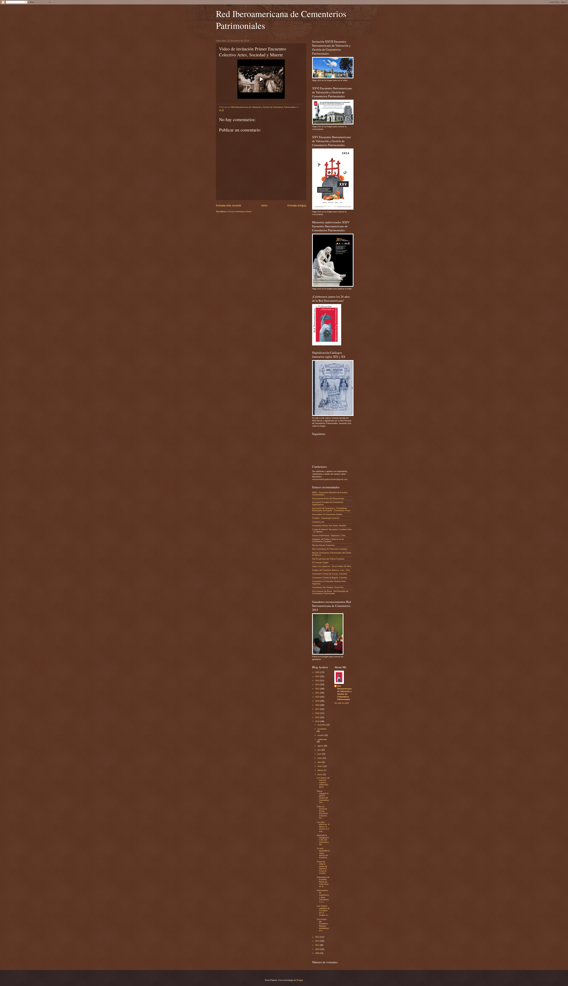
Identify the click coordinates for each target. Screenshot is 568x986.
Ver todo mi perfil (341, 703)
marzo (320, 766)
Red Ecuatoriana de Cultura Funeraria (328, 559)
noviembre (321, 729)
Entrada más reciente (228, 205)
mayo (320, 758)
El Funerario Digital (320, 562)
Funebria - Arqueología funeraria (325, 518)
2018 (317, 705)
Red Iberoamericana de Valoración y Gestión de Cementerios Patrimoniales (344, 692)
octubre (320, 735)
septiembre (322, 739)
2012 (317, 941)
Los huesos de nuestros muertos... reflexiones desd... (323, 782)
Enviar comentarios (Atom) (239, 211)
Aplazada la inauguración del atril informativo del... (323, 840)
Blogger (300, 980)
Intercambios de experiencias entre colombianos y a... (323, 896)
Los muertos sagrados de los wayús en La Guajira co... (323, 910)
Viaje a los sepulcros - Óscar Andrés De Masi (331, 566)
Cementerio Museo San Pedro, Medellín (329, 525)
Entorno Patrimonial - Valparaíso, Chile (328, 535)
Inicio (264, 205)
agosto (320, 746)
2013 (317, 937)
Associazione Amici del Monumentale (328, 498)
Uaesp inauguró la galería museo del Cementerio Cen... (323, 797)
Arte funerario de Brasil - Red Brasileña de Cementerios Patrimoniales (330, 592)
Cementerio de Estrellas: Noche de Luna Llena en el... (323, 882)
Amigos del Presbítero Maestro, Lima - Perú (331, 570)
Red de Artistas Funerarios (323, 545)
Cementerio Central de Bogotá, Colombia (329, 578)
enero (320, 774)
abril (319, 762)
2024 (317, 680)
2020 (317, 697)
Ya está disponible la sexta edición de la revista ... (323, 853)
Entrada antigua (296, 205)
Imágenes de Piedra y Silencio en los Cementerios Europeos (328, 540)
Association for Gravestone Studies (327, 514)
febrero (320, 770)
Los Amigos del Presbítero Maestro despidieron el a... (323, 925)
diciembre (321, 725)
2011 (317, 945)
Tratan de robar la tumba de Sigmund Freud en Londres (322, 867)
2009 (317, 953)
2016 (317, 713)
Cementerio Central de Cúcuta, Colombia (329, 574)
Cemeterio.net (318, 522)
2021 (317, 693)
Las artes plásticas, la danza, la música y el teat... (323, 826)
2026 (317, 672)
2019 (317, 701)
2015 (317, 717)
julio (319, 750)
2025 (317, 676)
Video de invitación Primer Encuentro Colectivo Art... (322, 812)
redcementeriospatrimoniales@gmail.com (329, 479)
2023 (317, 684)
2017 (317, 709)
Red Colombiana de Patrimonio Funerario (329, 549)
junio (319, 754)
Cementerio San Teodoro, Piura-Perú (327, 587)
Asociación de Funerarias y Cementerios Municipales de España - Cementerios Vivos (331, 509)
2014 (317, 721)
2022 (317, 689)
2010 (317, 949)
